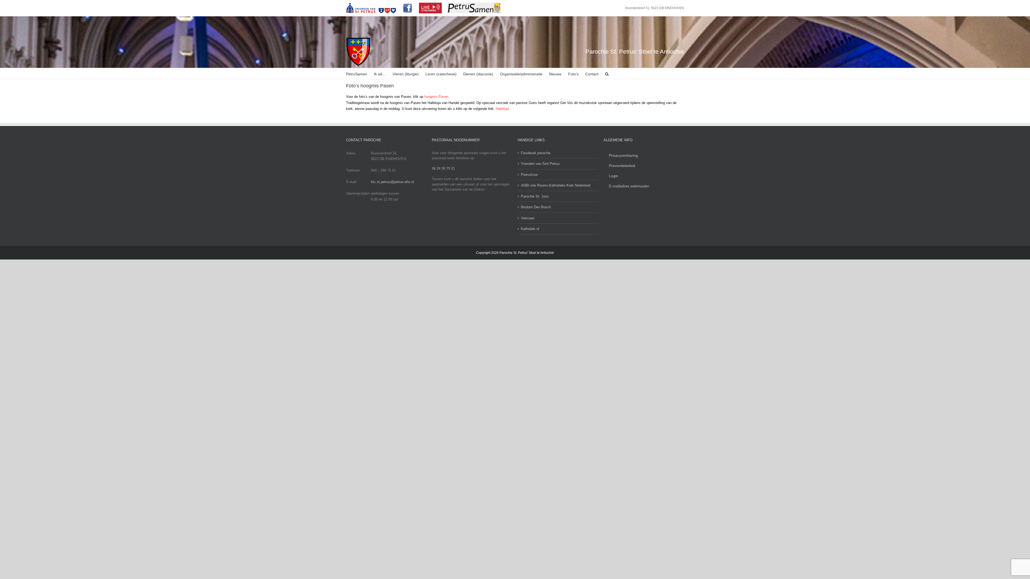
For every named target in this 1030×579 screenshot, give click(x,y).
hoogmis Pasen (436, 97)
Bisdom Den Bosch (536, 207)
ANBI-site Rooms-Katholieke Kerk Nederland (555, 185)
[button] (607, 73)
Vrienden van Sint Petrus (540, 164)
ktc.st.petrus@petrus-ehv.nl (392, 182)
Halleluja (502, 109)
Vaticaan (527, 218)
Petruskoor (529, 175)
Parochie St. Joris (535, 196)
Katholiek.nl (530, 229)
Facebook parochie (535, 153)
